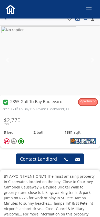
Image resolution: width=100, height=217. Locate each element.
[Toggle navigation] (89, 9)
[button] (6, 19)
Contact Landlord (38, 159)
